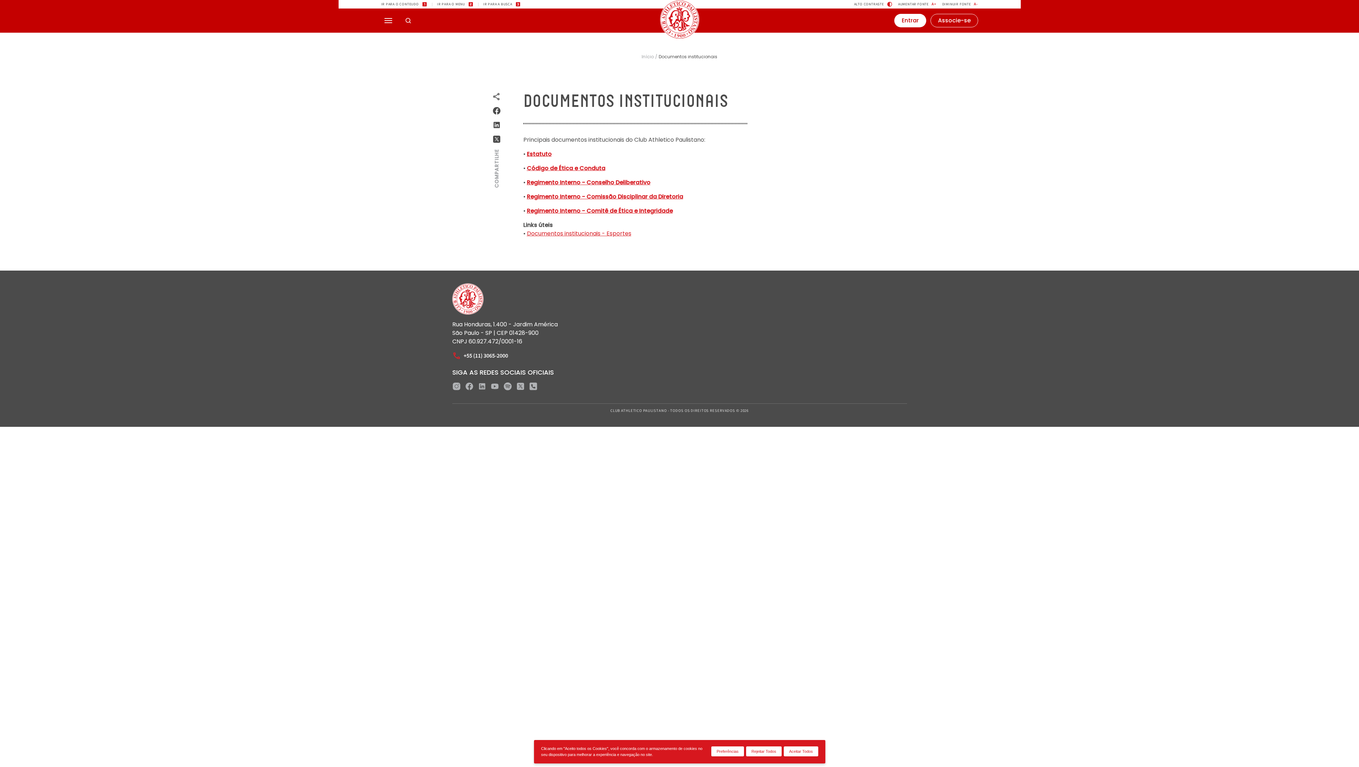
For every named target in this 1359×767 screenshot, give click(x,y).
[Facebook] (469, 386)
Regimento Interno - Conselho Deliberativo (589, 182)
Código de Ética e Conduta (566, 168)
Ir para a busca (497, 4)
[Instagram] (456, 386)
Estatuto (539, 154)
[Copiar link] (496, 96)
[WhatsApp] (533, 386)
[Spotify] (507, 386)
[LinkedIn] (482, 386)
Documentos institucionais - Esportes (579, 233)
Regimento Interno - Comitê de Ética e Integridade (600, 211)
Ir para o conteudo (400, 4)
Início (648, 57)
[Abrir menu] (388, 20)
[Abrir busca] (408, 20)
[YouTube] (495, 386)
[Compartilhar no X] (496, 139)
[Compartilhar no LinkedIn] (496, 125)
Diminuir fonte (960, 4)
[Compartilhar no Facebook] (496, 111)
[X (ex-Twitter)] (520, 386)
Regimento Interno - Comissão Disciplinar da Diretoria (605, 196)
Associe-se (954, 20)
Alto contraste (869, 4)
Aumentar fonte (917, 4)
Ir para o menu (451, 4)
